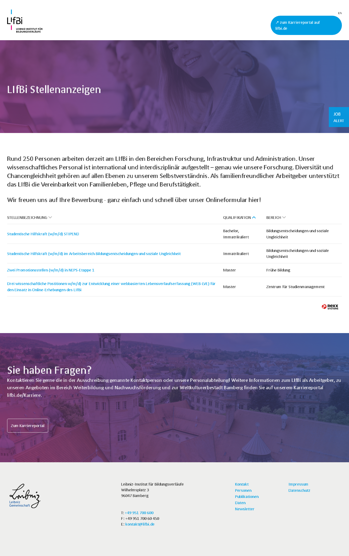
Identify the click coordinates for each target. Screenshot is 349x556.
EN (340, 13)
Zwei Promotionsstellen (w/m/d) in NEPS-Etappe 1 (50, 270)
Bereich (273, 217)
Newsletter (245, 509)
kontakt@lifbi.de (140, 524)
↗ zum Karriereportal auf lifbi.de (297, 25)
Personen (243, 490)
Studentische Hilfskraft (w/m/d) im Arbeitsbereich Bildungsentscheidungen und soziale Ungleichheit (94, 253)
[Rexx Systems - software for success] (330, 307)
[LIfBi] (24, 31)
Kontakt (242, 484)
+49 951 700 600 (139, 512)
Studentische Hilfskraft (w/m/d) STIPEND (43, 233)
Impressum (298, 484)
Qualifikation (237, 217)
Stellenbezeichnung (27, 217)
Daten (240, 502)
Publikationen (247, 496)
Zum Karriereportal (27, 425)
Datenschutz (299, 490)
